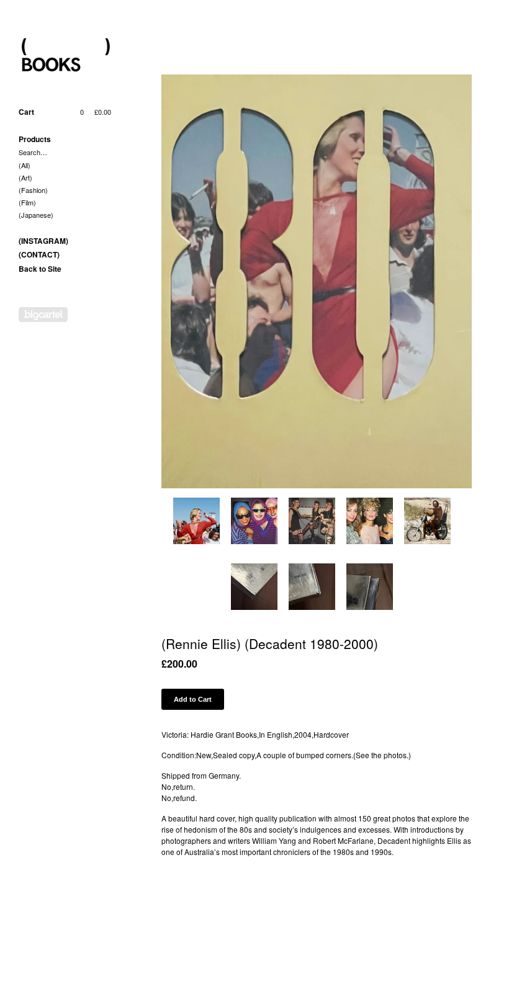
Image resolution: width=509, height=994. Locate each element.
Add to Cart (193, 699)
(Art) (25, 177)
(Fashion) (33, 190)
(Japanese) (36, 215)
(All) (24, 165)
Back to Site (40, 268)
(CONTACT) (39, 254)
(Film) (27, 202)
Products (35, 139)
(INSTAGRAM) (43, 240)
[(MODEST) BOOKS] (65, 55)
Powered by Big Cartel (43, 314)
